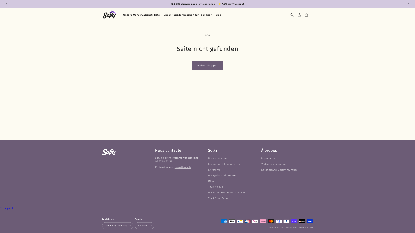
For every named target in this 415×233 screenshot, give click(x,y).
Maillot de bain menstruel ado (226, 192)
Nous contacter (217, 158)
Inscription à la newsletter (224, 164)
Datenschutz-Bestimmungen (279, 169)
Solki (279, 227)
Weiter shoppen (207, 65)
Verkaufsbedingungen (274, 164)
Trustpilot (6, 208)
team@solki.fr (183, 167)
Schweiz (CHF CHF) (116, 225)
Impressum (268, 158)
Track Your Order (218, 198)
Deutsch (143, 225)
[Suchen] (292, 14)
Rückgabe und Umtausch (223, 175)
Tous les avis (215, 186)
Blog (211, 181)
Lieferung (214, 169)
